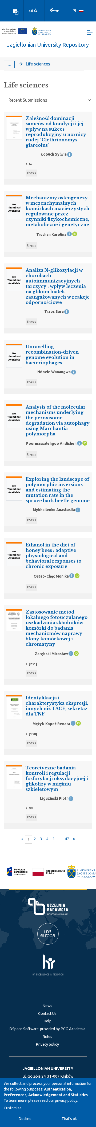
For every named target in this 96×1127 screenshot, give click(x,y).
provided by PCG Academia (62, 1029)
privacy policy (66, 1100)
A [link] (30, 11)
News (47, 1006)
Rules (47, 1036)
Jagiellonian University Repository (48, 45)
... (9, 64)
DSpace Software (24, 1029)
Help (47, 1021)
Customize (13, 1108)
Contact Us (47, 1013)
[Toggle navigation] (90, 32)
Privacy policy (47, 1044)
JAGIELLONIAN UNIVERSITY (48, 1068)
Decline (25, 1119)
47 (67, 839)
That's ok (69, 1119)
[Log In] (54, 10)
